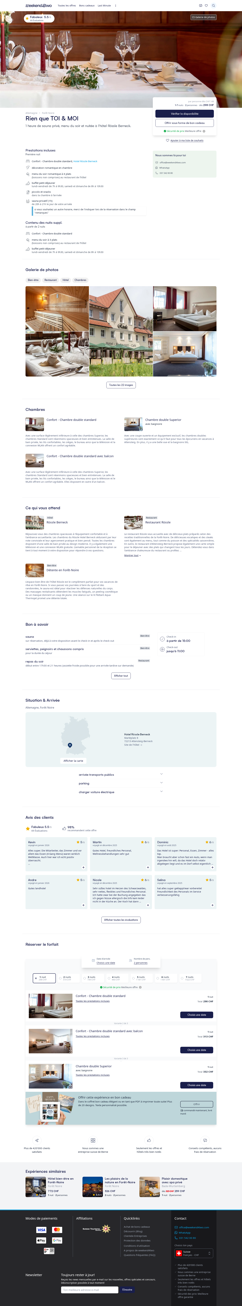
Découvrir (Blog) (133, 1231)
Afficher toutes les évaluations (121, 919)
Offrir (196, 1104)
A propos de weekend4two (139, 1250)
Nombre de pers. (142, 958)
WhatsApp (164, 167)
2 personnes (141, 962)
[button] (50, 1006)
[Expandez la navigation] (116, 6)
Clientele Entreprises (135, 1235)
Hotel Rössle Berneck (85, 161)
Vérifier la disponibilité (184, 113)
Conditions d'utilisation (137, 1245)
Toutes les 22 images (121, 385)
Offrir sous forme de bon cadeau (185, 123)
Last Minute (104, 5)
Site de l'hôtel (131, 744)
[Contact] (200, 6)
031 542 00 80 (166, 173)
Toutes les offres (67, 5)
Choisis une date (106, 962)
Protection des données (137, 1240)
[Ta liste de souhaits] (206, 6)
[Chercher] (213, 6)
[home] (39, 6)
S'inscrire (127, 1289)
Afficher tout (121, 675)
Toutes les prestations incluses (93, 1001)
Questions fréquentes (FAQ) (139, 1255)
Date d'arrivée (103, 958)
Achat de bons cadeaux (137, 1226)
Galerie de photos (205, 17)
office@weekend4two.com (173, 162)
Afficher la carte (73, 761)
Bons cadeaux (86, 5)
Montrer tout (131, 555)
